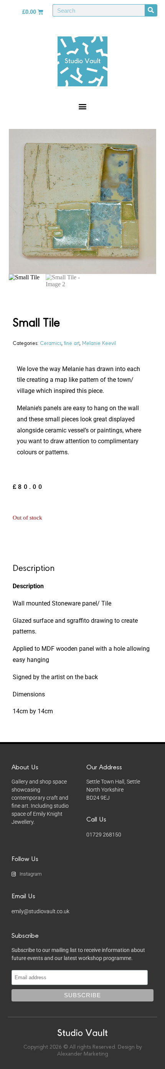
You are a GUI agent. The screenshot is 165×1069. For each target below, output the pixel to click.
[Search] (151, 10)
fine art (71, 342)
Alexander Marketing (82, 1054)
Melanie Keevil (99, 342)
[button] (82, 106)
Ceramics (50, 342)
